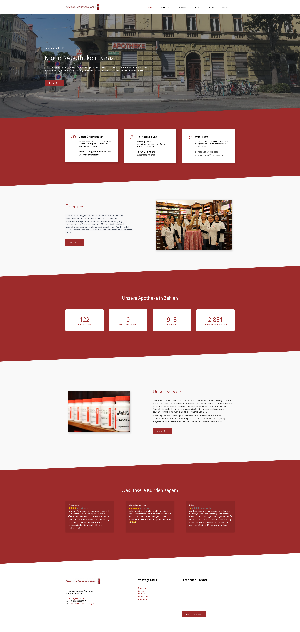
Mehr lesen (74, 528)
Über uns (142, 588)
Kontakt (226, 7)
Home (150, 7)
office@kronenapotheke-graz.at (84, 603)
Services (182, 7)
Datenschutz (144, 599)
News (196, 7)
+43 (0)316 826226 (146, 155)
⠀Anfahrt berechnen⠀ (194, 614)
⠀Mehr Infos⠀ (54, 83)
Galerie (210, 7)
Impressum (143, 596)
